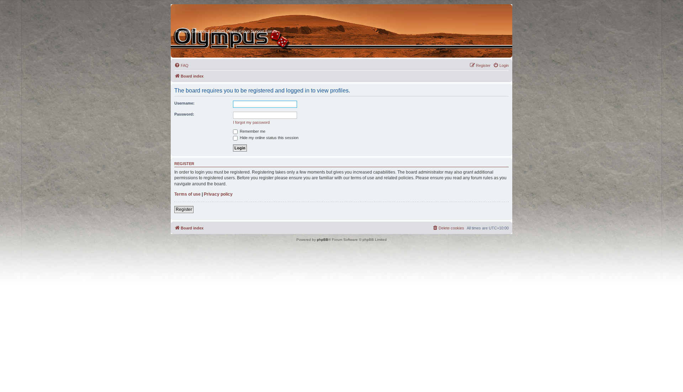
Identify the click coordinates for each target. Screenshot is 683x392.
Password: (184, 114)
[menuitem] (181, 65)
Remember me (252, 131)
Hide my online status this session (268, 138)
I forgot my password (251, 122)
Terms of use (187, 194)
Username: (184, 103)
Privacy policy (218, 194)
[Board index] (203, 17)
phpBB (322, 240)
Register (184, 209)
